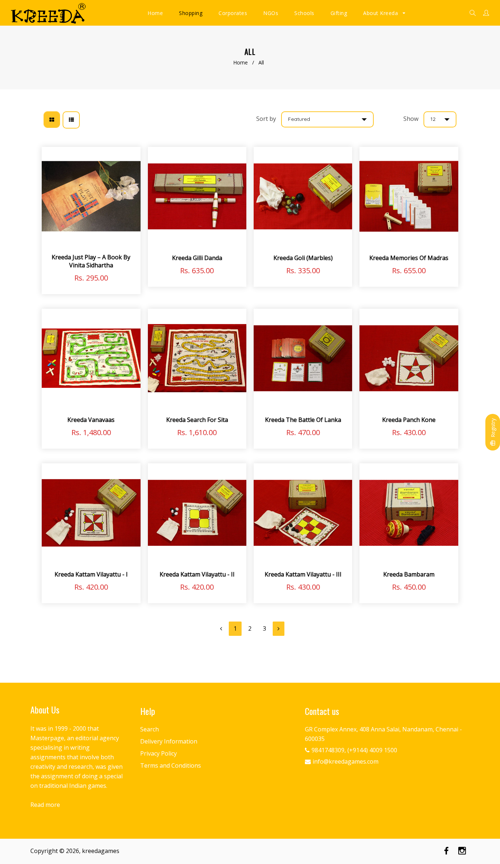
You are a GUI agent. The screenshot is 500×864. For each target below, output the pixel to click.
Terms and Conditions (170, 765)
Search (149, 729)
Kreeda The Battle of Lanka (303, 420)
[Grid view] (52, 119)
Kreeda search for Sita (197, 420)
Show (410, 119)
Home (240, 62)
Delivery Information (168, 741)
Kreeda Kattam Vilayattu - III (303, 574)
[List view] (71, 120)
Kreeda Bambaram (408, 574)
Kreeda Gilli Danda (197, 258)
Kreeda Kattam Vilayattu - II (197, 574)
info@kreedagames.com (345, 761)
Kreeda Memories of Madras (408, 258)
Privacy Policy (158, 753)
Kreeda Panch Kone (409, 420)
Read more (45, 805)
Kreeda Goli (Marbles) (303, 258)
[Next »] (278, 629)
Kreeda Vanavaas (91, 420)
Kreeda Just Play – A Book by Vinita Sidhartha (91, 261)
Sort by (266, 119)
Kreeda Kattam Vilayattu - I (91, 574)
